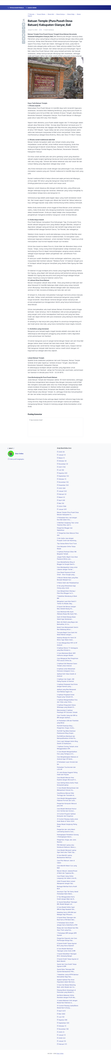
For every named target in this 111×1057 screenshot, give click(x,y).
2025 (61, 1032)
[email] (23, 42)
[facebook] (23, 24)
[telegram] (23, 35)
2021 (62, 467)
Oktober (62, 461)
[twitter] (23, 27)
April (61, 500)
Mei (61, 503)
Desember (63, 485)
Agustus (62, 473)
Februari (62, 494)
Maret (61, 458)
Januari (62, 455)
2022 (61, 488)
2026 (61, 1038)
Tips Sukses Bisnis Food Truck (67, 543)
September (63, 476)
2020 (61, 452)
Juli (61, 470)
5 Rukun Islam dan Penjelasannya (68, 583)
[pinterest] (23, 38)
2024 (62, 506)
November (63, 464)
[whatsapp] (23, 31)
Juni (61, 1017)
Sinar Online (19, 453)
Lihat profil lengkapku (16, 459)
